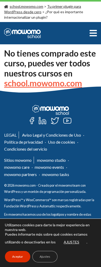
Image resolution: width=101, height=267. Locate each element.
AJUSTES (71, 242)
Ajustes (45, 256)
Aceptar (17, 256)
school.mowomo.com (26, 6)
